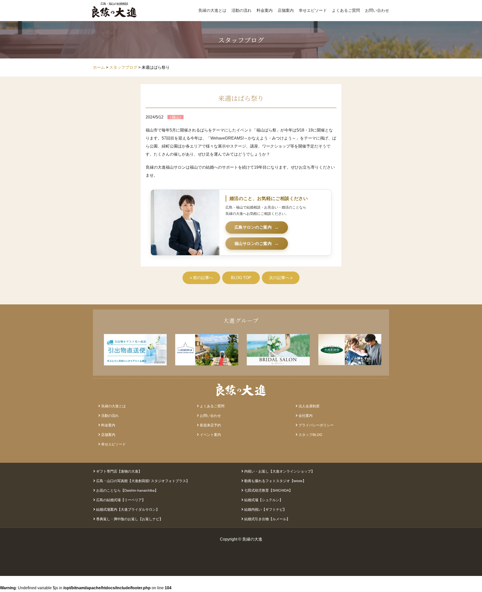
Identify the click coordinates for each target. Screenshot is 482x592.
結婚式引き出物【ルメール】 (267, 519)
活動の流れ (241, 10)
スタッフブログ (123, 67)
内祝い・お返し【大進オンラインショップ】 (279, 471)
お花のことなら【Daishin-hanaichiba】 (127, 490)
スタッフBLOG (310, 435)
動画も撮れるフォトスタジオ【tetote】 (275, 481)
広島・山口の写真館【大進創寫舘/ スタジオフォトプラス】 (143, 481)
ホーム (99, 67)
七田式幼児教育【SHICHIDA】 (268, 490)
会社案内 (305, 416)
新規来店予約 (210, 425)
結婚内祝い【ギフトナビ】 (265, 509)
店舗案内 (286, 10)
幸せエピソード (313, 10)
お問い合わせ (377, 10)
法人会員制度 (309, 406)
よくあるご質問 (346, 10)
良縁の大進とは (212, 10)
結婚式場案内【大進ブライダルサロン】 (127, 509)
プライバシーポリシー (316, 425)
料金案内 (265, 10)
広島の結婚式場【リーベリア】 (120, 500)
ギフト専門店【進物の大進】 (119, 471)
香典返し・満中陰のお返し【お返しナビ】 (129, 519)
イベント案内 (210, 435)
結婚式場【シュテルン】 (263, 500)
